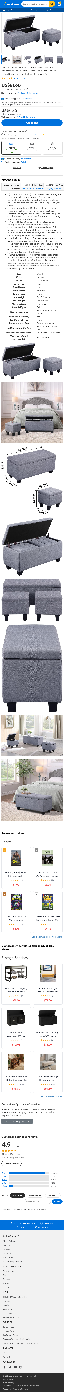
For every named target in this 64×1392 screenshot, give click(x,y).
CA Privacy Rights (10, 1335)
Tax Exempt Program (11, 1317)
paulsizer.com (27, 98)
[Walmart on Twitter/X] (10, 1367)
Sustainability (8, 1257)
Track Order (25, 1227)
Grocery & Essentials (49, 9)
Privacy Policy (9, 1330)
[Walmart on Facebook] (4, 1367)
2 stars (4, 1183)
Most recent (17, 1195)
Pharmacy (7, 1301)
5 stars (4, 1173)
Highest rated (35, 1195)
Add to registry (47, 167)
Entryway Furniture (53, 188)
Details (23, 162)
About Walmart (9, 1241)
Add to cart (32, 122)
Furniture (40, 188)
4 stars (4, 1176)
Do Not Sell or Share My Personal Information (22, 1343)
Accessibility (8, 1309)
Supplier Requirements (12, 1261)
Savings (34, 9)
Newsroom (7, 1249)
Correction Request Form (17, 1121)
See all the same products (51, 1096)
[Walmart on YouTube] (15, 1367)
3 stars (4, 1179)
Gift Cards (7, 1287)
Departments (11, 9)
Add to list (17, 167)
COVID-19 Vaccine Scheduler (15, 1297)
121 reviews (21, 78)
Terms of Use (8, 1326)
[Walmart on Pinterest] (20, 1367)
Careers (6, 1245)
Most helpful (53, 1195)
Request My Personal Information (17, 1339)
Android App (8, 1357)
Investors (7, 1253)
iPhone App (8, 1352)
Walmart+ (7, 1283)
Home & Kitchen (28, 188)
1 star (5, 1186)
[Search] (52, 4)
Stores (5, 1275)
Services (24, 9)
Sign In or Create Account (24, 1223)
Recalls (6, 1305)
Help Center (49, 1223)
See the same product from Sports (47, 936)
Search (57, 1201)
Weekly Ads (43, 1227)
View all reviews (11, 1163)
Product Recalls (9, 1313)
